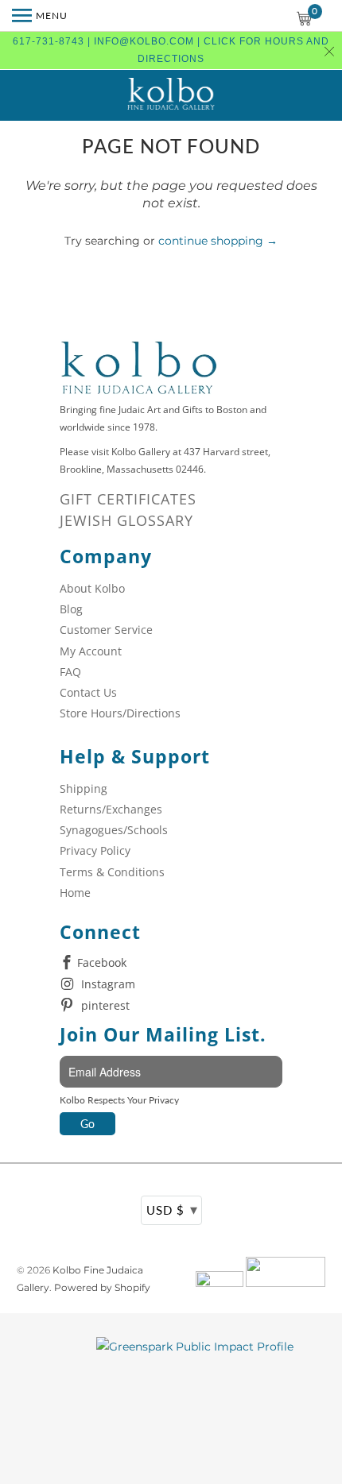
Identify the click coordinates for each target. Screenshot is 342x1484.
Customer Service (106, 629)
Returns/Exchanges (111, 809)
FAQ (70, 671)
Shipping (83, 788)
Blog (71, 608)
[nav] (40, 16)
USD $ (172, 1209)
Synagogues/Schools (114, 829)
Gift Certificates (128, 498)
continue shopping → (218, 241)
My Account (91, 651)
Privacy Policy (95, 850)
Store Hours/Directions (120, 713)
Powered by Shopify (102, 1287)
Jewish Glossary (126, 520)
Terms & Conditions (112, 871)
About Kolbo (92, 588)
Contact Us (88, 692)
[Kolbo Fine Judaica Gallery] (171, 95)
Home (75, 892)
